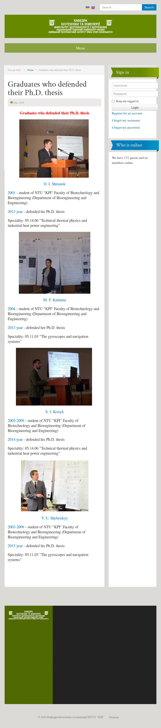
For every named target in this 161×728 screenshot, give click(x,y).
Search (149, 7)
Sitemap (114, 717)
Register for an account (127, 113)
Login (135, 107)
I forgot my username (126, 120)
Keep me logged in (127, 101)
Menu (80, 47)
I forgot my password (126, 127)
